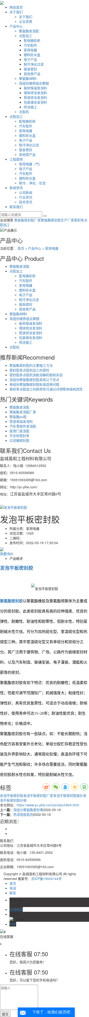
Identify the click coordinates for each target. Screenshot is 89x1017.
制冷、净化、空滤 (32, 183)
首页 (21, 248)
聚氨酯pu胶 (18, 416)
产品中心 (16, 26)
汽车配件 (30, 45)
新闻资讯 (16, 187)
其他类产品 (32, 73)
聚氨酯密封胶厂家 (27, 220)
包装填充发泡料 (35, 102)
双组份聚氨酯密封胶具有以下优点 (34, 379)
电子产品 (30, 59)
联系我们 (16, 206)
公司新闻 (25, 192)
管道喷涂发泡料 (35, 97)
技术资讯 (25, 202)
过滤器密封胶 (19, 440)
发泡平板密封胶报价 (68, 795)
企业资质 (25, 21)
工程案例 (16, 159)
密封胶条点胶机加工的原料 (29, 370)
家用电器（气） (30, 164)
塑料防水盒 (32, 54)
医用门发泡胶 (19, 430)
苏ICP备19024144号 (46, 878)
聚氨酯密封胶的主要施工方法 (31, 365)
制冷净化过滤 (34, 64)
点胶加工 (25, 35)
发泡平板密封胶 (11, 795)
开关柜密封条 (19, 435)
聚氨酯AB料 (28, 78)
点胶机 (24, 111)
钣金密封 (30, 69)
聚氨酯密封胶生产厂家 (57, 220)
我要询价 (6, 553)
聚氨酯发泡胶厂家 (22, 411)
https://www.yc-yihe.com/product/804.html (48, 805)
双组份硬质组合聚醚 (34, 83)
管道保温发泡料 (21, 421)
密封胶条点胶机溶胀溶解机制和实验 (36, 374)
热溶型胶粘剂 (23, 814)
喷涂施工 (30, 107)
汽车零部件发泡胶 (22, 426)
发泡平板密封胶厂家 (38, 795)
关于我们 (16, 12)
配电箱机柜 (32, 40)
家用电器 (30, 50)
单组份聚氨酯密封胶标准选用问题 (34, 384)
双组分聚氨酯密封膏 (28, 809)
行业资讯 (25, 197)
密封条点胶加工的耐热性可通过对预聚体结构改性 (46, 389)
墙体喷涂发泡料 (35, 92)
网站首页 (16, 7)
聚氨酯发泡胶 (29, 31)
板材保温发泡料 (35, 88)
